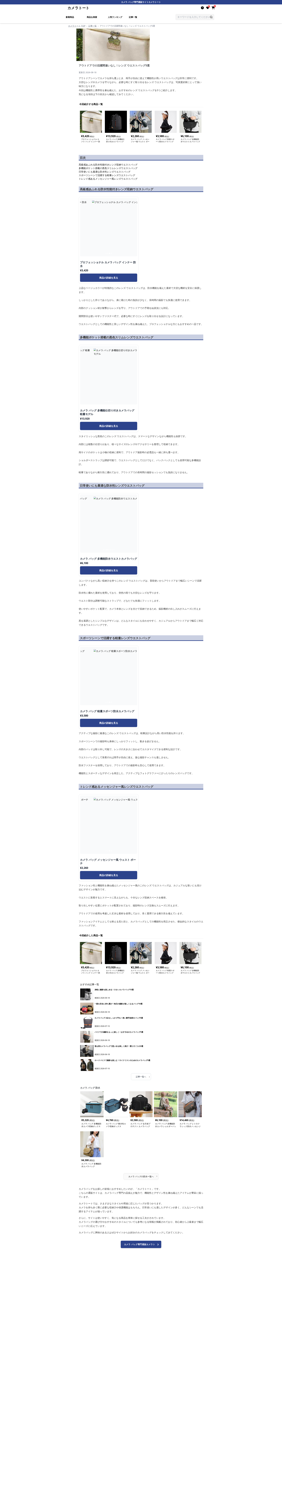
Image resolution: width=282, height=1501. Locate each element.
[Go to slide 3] (109, 253)
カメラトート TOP (76, 26)
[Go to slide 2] (107, 253)
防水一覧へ (142, 1176)
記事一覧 (133, 17)
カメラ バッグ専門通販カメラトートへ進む (139, 1245)
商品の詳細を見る (108, 277)
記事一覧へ (143, 1076)
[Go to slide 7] (114, 549)
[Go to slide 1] (106, 253)
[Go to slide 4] (111, 253)
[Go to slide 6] (112, 549)
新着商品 (70, 17)
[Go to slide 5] (112, 401)
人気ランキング (115, 17)
